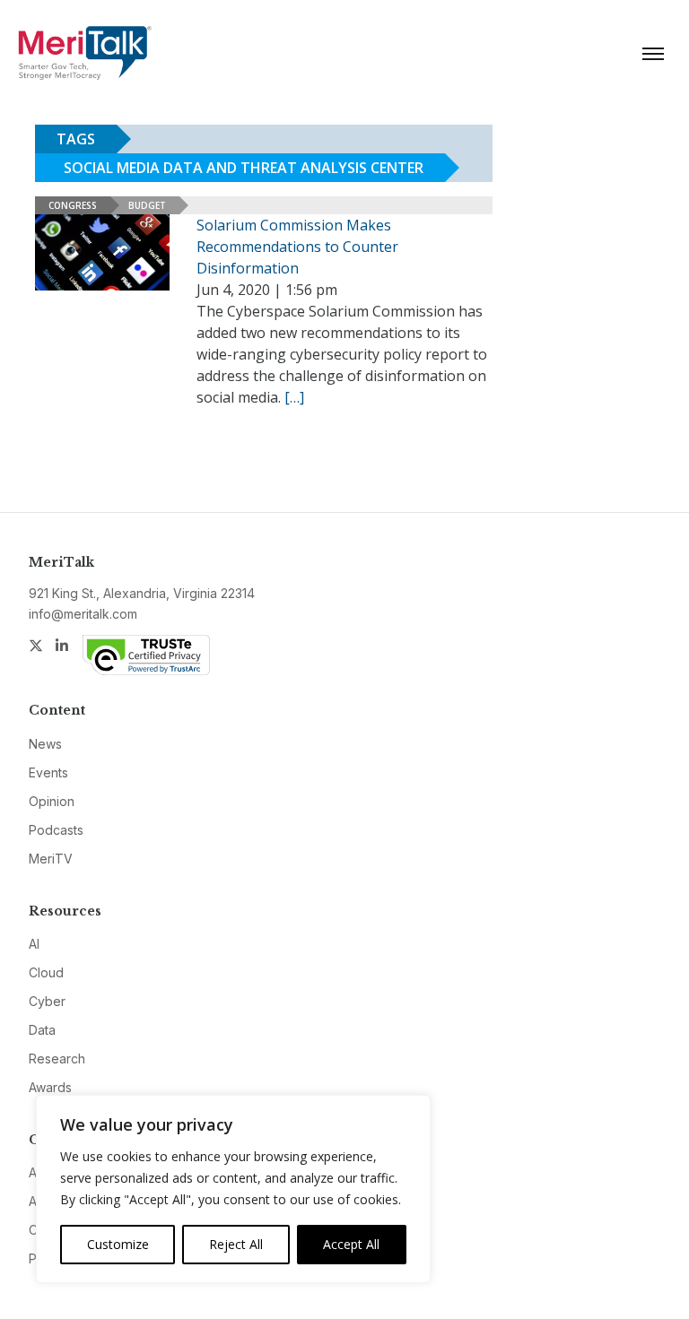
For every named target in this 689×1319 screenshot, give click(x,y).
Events (48, 772)
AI (34, 943)
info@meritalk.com (83, 613)
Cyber (47, 1001)
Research (57, 1058)
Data (42, 1029)
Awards (50, 1087)
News (45, 743)
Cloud (46, 972)
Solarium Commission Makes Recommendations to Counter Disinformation (297, 246)
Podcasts (56, 829)
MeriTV (51, 858)
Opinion (51, 801)
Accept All (351, 1244)
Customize (118, 1244)
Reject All (236, 1244)
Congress (72, 205)
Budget (147, 205)
